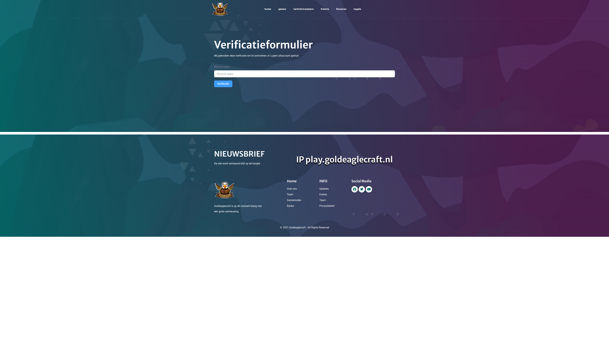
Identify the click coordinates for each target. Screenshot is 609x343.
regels (357, 8)
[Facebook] (354, 189)
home (268, 8)
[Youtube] (369, 189)
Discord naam (222, 66)
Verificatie (223, 83)
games (282, 8)
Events (325, 8)
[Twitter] (362, 189)
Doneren (341, 8)
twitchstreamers (303, 8)
